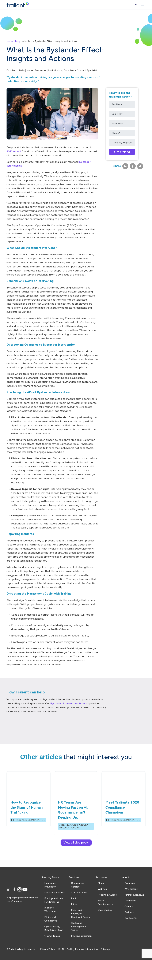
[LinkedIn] (9, 889)
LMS (73, 898)
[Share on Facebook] (133, 166)
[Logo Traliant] (18, 4)
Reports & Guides (107, 894)
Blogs (101, 883)
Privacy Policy (47, 949)
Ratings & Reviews (134, 894)
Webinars (102, 889)
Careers (129, 906)
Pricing (74, 904)
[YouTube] (24, 889)
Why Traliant (131, 889)
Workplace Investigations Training (78, 927)
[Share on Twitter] (140, 166)
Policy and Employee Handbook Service (81, 914)
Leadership (130, 900)
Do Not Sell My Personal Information (78, 949)
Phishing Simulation (81, 935)
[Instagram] (20, 889)
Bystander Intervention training (69, 703)
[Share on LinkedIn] (125, 166)
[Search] (136, 4)
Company (130, 883)
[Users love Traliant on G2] (23, 915)
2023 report (14, 151)
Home (10, 41)
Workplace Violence (54, 892)
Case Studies (105, 910)
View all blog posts (76, 842)
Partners (129, 912)
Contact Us (131, 918)
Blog (17, 41)
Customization (79, 892)
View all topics (52, 935)
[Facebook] (15, 889)
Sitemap (105, 949)
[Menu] (142, 5)
